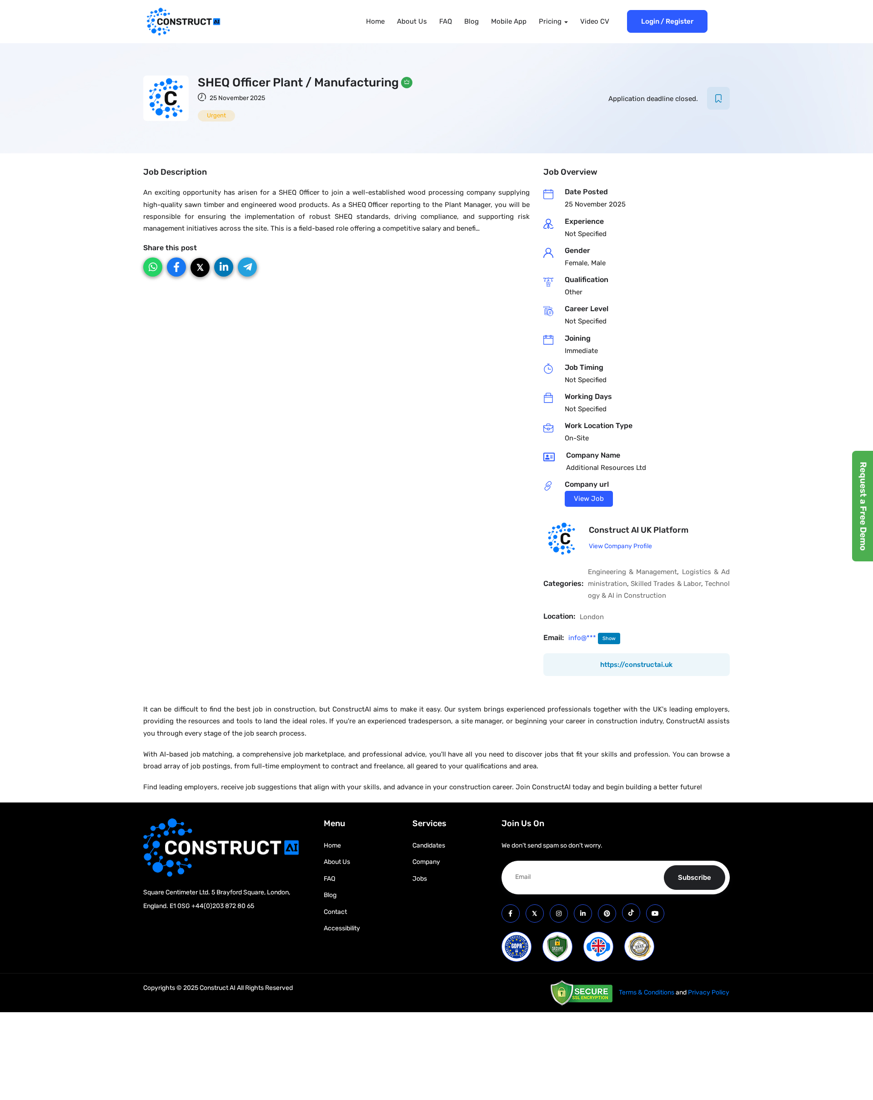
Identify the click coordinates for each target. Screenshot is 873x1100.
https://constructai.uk (636, 665)
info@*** (583, 638)
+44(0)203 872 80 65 (222, 906)
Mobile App (509, 21)
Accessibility (342, 928)
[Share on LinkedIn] (223, 267)
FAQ (445, 21)
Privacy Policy (708, 992)
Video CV (594, 21)
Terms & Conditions (646, 992)
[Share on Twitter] (200, 267)
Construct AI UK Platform (638, 530)
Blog (471, 21)
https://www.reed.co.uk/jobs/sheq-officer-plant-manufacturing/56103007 (589, 499)
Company (426, 862)
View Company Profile (620, 546)
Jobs (419, 879)
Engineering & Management (632, 572)
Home (375, 21)
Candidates (428, 845)
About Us (412, 21)
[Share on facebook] (176, 267)
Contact (335, 912)
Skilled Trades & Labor (666, 584)
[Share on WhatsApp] (152, 267)
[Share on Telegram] (247, 267)
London (592, 617)
